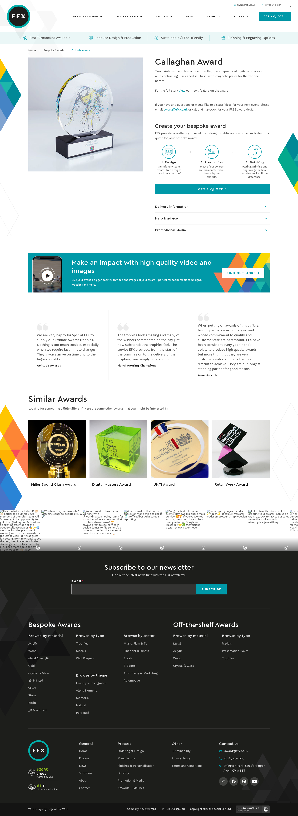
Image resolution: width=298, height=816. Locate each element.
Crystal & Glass (38, 673)
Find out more (242, 273)
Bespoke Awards (86, 16)
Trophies (82, 643)
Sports (128, 658)
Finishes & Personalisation (136, 765)
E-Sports (130, 665)
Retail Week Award (231, 484)
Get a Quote (211, 189)
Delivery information (171, 206)
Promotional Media (170, 230)
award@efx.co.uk (175, 109)
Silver (32, 688)
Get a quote (274, 16)
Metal (177, 643)
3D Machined (37, 710)
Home (32, 50)
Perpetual (82, 712)
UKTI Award (164, 484)
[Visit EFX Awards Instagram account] (223, 781)
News (190, 16)
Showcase (86, 773)
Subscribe (211, 589)
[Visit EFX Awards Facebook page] (233, 781)
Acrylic (32, 643)
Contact (241, 16)
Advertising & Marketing (141, 673)
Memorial (83, 698)
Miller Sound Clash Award (53, 484)
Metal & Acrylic (38, 658)
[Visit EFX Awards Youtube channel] (254, 781)
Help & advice (166, 218)
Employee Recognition (91, 683)
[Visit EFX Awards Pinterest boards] (244, 781)
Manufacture (126, 758)
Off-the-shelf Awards (206, 624)
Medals (81, 651)
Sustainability (181, 751)
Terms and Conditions (187, 765)
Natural (81, 705)
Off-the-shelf (127, 16)
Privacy (240, 811)
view (182, 90)
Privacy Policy (181, 758)
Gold (31, 665)
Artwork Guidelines (131, 788)
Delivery (123, 773)
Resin (32, 702)
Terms (246, 811)
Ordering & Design (131, 751)
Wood (32, 651)
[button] (47, 272)
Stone (32, 695)
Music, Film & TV (135, 643)
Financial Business (136, 651)
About (212, 16)
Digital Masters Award (111, 484)
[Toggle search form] (289, 5)
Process (162, 16)
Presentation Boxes (235, 651)
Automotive (132, 680)
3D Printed (35, 680)
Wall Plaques (85, 658)
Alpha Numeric (86, 690)
